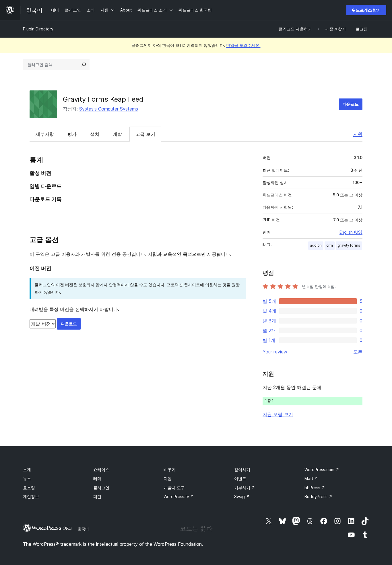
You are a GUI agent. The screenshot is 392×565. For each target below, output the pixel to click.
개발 (117, 134)
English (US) (350, 232)
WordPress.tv (179, 496)
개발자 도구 (174, 487)
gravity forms (348, 245)
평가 (72, 134)
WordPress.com (321, 469)
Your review (275, 352)
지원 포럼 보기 (278, 414)
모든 (357, 352)
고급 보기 (145, 134)
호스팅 (29, 487)
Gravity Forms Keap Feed (103, 99)
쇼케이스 (101, 469)
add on (316, 245)
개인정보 (31, 496)
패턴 (97, 496)
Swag (242, 496)
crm (329, 245)
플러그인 (101, 487)
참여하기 (242, 469)
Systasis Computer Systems (108, 109)
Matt (311, 478)
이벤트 (240, 478)
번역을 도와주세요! (243, 45)
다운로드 (351, 104)
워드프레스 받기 (366, 9)
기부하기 (244, 487)
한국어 (83, 529)
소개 (27, 469)
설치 (94, 134)
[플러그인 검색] (84, 64)
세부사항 (45, 134)
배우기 (170, 469)
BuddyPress (318, 496)
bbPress (314, 487)
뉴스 (27, 478)
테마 (97, 478)
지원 (357, 134)
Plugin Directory (38, 28)
